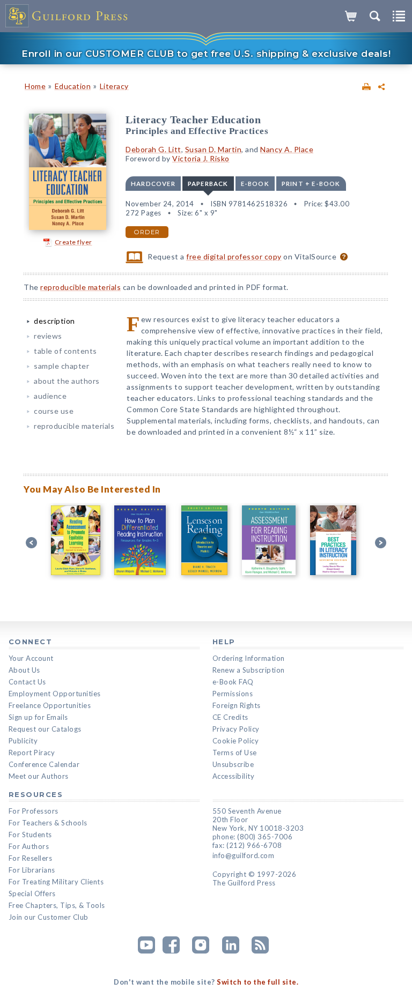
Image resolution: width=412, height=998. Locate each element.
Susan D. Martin (213, 149)
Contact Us (27, 681)
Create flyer (73, 242)
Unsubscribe (233, 764)
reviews (48, 335)
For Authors (29, 846)
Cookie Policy (235, 740)
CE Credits (230, 717)
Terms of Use (234, 752)
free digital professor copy (234, 256)
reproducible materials (80, 287)
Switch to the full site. (257, 982)
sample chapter (61, 365)
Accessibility (233, 776)
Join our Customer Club (49, 917)
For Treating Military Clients (56, 881)
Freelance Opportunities (50, 705)
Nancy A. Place (286, 149)
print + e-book (311, 183)
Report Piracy (32, 752)
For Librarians (32, 870)
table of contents (65, 350)
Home (35, 86)
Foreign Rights (236, 705)
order (147, 232)
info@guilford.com (243, 855)
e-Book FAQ (233, 681)
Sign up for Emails (38, 717)
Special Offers (32, 893)
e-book (255, 183)
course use (53, 410)
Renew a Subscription (248, 670)
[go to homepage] (67, 16)
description (54, 320)
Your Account (31, 658)
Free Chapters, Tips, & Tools (57, 905)
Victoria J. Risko (201, 158)
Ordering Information (248, 658)
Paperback (208, 183)
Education (73, 86)
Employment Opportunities (55, 693)
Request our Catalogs (45, 729)
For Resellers (31, 858)
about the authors (67, 380)
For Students (30, 834)
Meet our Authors (39, 776)
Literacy (114, 86)
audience (50, 395)
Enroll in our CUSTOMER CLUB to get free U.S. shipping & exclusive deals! (206, 53)
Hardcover (153, 183)
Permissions (232, 693)
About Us (24, 670)
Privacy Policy (236, 729)
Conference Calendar (44, 764)
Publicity (23, 740)
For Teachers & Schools (48, 822)
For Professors (33, 811)
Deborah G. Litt (153, 149)
